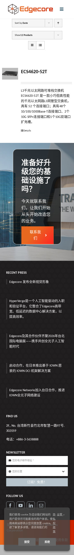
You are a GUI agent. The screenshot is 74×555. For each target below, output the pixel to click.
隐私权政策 (54, 523)
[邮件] (41, 505)
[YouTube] (20, 505)
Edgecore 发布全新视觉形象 (29, 282)
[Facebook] (10, 505)
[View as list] (40, 45)
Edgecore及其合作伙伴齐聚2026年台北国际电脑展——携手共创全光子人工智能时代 (37, 341)
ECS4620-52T (34, 71)
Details (27, 130)
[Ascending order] (58, 23)
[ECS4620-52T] (10, 74)
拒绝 (47, 541)
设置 (60, 514)
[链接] (31, 505)
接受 (27, 541)
